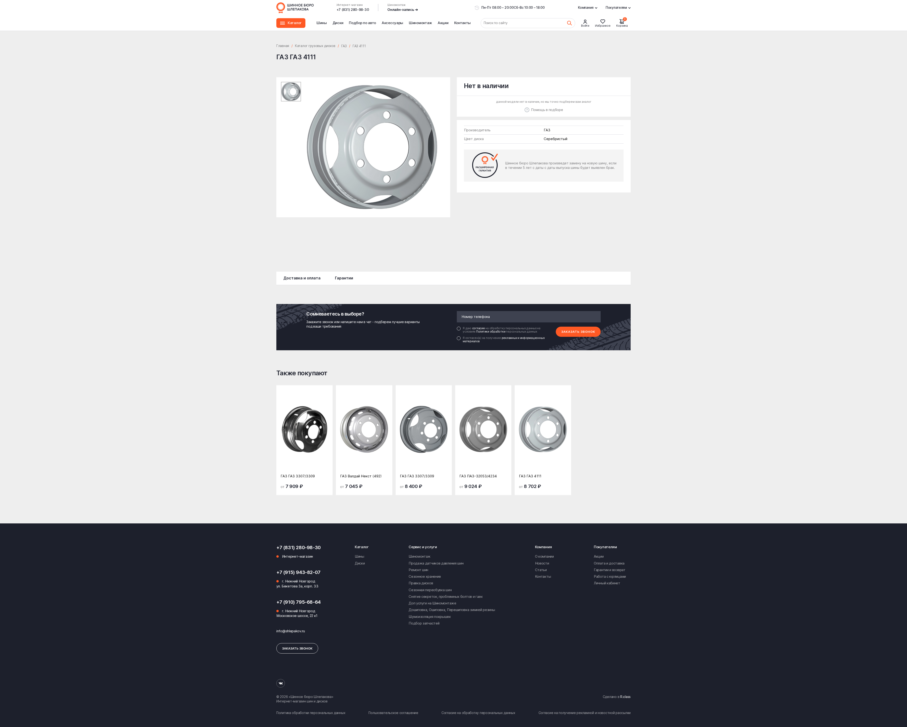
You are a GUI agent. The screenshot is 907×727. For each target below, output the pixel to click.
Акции (443, 23)
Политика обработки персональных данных (310, 713)
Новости (542, 563)
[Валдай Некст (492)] (364, 433)
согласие (479, 328)
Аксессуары (392, 23)
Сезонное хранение (425, 576)
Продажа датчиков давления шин (436, 563)
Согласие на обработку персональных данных (478, 713)
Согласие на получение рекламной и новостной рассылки (585, 713)
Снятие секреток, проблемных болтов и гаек (446, 596)
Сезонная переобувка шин (430, 590)
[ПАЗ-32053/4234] (483, 433)
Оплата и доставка (609, 563)
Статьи (541, 570)
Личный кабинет (607, 583)
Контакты (462, 23)
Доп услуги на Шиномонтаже (432, 603)
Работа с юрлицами (610, 576)
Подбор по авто (362, 23)
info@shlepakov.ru (290, 631)
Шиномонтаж (420, 26)
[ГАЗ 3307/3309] (304, 433)
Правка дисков (421, 583)
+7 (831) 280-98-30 (353, 9)
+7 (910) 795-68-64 (298, 602)
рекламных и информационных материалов (503, 339)
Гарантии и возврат (609, 570)
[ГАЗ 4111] (543, 433)
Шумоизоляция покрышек (430, 616)
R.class (625, 697)
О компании (544, 556)
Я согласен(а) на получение (503, 339)
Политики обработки (491, 331)
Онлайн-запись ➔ (402, 9)
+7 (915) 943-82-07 (298, 572)
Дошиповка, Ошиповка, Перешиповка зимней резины (452, 609)
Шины (322, 23)
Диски (338, 23)
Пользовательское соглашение (393, 713)
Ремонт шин (418, 570)
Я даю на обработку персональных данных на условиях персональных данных (501, 330)
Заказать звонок (578, 332)
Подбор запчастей (424, 623)
